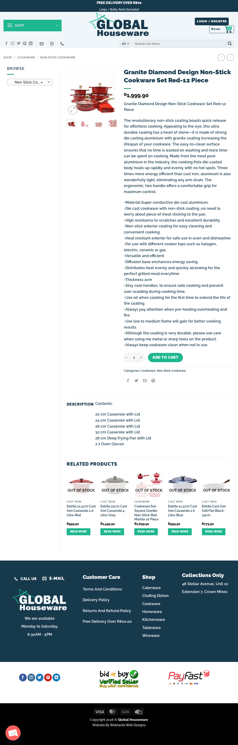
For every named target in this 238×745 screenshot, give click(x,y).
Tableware (151, 628)
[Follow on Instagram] (12, 44)
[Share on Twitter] (136, 381)
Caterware (151, 588)
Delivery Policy (96, 600)
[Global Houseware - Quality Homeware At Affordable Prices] (119, 25)
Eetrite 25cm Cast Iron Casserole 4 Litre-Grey (113, 510)
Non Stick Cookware (57, 57)
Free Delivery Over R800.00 (107, 621)
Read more (78, 531)
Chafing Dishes (155, 595)
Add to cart (165, 357)
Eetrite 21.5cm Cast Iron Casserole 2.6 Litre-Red (81, 510)
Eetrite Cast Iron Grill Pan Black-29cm (214, 510)
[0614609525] (62, 43)
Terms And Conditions (102, 589)
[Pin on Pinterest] (153, 381)
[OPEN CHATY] (13, 733)
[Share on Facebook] (128, 381)
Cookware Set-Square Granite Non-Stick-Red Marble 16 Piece (146, 512)
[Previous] (73, 91)
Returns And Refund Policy (107, 611)
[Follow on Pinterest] (24, 44)
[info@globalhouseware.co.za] (42, 43)
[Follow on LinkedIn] (31, 44)
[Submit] (230, 44)
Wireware (151, 635)
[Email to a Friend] (145, 381)
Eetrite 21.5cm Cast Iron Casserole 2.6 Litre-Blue (182, 510)
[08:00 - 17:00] (52, 43)
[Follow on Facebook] (6, 44)
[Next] (110, 91)
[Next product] (221, 57)
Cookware (26, 57)
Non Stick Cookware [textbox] (29, 82)
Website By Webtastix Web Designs (119, 725)
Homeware (152, 612)
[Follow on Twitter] (18, 44)
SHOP (7, 57)
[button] (32, 25)
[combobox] (30, 82)
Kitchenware (153, 619)
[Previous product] (230, 57)
